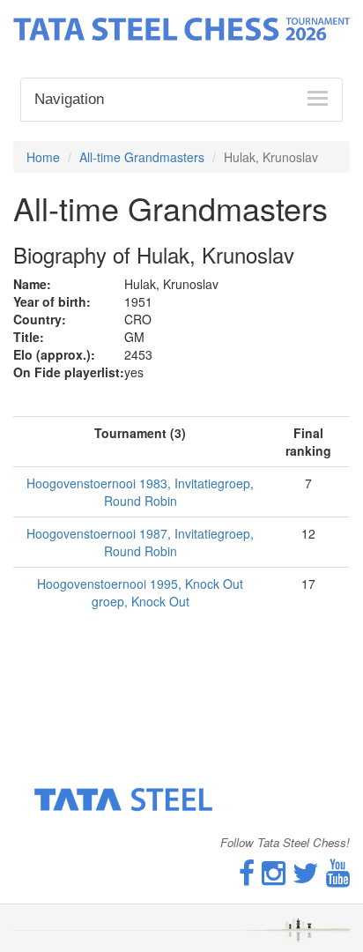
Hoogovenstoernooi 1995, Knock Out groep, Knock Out (140, 592)
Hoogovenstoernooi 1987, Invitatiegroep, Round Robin (140, 542)
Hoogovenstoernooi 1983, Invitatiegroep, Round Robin (140, 491)
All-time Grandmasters (141, 157)
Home (43, 157)
